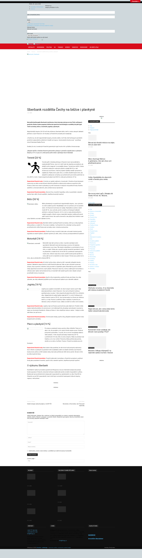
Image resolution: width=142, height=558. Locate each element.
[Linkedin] (53, 116)
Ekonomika (40, 47)
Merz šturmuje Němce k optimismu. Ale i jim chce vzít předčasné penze (99, 161)
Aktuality (31, 47)
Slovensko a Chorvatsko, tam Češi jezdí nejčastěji (73, 404)
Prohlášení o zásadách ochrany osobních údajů (40, 25)
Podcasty (92, 248)
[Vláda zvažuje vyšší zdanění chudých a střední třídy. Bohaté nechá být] (71, 509)
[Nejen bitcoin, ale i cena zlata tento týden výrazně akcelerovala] (101, 300)
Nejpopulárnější (94, 129)
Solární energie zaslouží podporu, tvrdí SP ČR (39, 404)
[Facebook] (47, 4)
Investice (75, 47)
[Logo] (30, 44)
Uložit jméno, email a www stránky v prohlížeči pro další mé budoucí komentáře (50, 450)
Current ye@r (31, 458)
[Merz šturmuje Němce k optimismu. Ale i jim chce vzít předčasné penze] (101, 154)
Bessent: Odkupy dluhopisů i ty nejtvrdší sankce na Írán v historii (100, 352)
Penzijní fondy (94, 231)
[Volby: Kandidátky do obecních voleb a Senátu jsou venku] (101, 172)
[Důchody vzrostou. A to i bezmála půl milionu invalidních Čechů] (101, 280)
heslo (28, 20)
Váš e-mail (30, 33)
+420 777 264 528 (32, 530)
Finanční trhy (93, 217)
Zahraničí (92, 223)
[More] (57, 116)
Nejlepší (92, 127)
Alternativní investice (95, 237)
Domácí (92, 215)
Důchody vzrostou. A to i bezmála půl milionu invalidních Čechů (101, 289)
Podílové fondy (94, 225)
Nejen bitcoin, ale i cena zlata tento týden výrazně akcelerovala (101, 310)
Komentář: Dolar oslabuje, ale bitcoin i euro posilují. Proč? (99, 331)
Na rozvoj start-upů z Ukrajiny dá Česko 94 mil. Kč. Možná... (100, 195)
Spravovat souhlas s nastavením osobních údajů (60, 547)
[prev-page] (88, 358)
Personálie (92, 246)
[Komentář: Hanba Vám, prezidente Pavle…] (71, 477)
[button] (113, 46)
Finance (60, 47)
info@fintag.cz (31, 533)
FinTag (92, 213)
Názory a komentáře (95, 211)
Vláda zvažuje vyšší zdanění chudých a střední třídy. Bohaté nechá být (69, 516)
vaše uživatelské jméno (33, 14)
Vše (91, 126)
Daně (91, 229)
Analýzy (92, 227)
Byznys (67, 47)
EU (55, 47)
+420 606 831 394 (32, 532)
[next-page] (89, 358)
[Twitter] (50, 4)
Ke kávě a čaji (94, 47)
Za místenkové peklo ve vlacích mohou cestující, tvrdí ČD (69, 499)
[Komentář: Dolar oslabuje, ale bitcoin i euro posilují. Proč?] (101, 321)
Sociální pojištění (94, 241)
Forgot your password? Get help (36, 24)
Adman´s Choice (94, 266)
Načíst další (91, 203)
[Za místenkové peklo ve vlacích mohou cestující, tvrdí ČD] (71, 493)
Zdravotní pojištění (95, 250)
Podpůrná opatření (95, 245)
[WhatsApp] (50, 116)
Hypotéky (92, 219)
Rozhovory (83, 47)
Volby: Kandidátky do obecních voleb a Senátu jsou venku (99, 178)
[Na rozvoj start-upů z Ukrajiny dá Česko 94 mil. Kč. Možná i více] (101, 188)
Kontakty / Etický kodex (37, 7)
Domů (28, 51)
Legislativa (93, 221)
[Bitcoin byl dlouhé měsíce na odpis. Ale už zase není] (101, 138)
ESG (91, 239)
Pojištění (92, 233)
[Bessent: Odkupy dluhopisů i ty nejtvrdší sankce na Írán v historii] (101, 342)
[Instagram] (49, 4)
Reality (92, 252)
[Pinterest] (46, 116)
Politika (49, 47)
